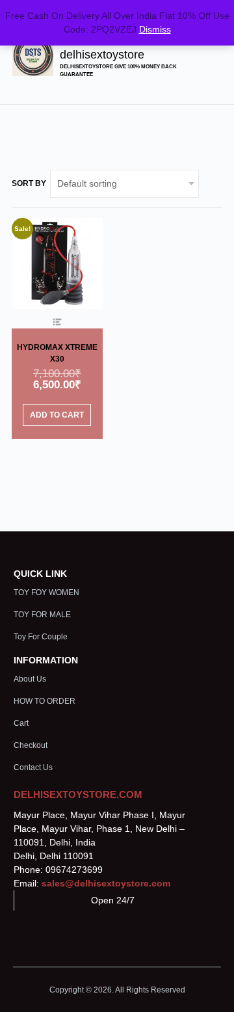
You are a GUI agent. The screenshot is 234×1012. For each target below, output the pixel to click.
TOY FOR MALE (42, 614)
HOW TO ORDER (44, 701)
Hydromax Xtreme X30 (57, 353)
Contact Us (33, 767)
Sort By (29, 183)
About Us (30, 679)
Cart (21, 723)
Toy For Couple (41, 636)
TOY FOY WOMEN (46, 592)
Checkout (30, 745)
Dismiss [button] (155, 29)
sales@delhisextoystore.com (106, 883)
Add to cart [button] (57, 414)
